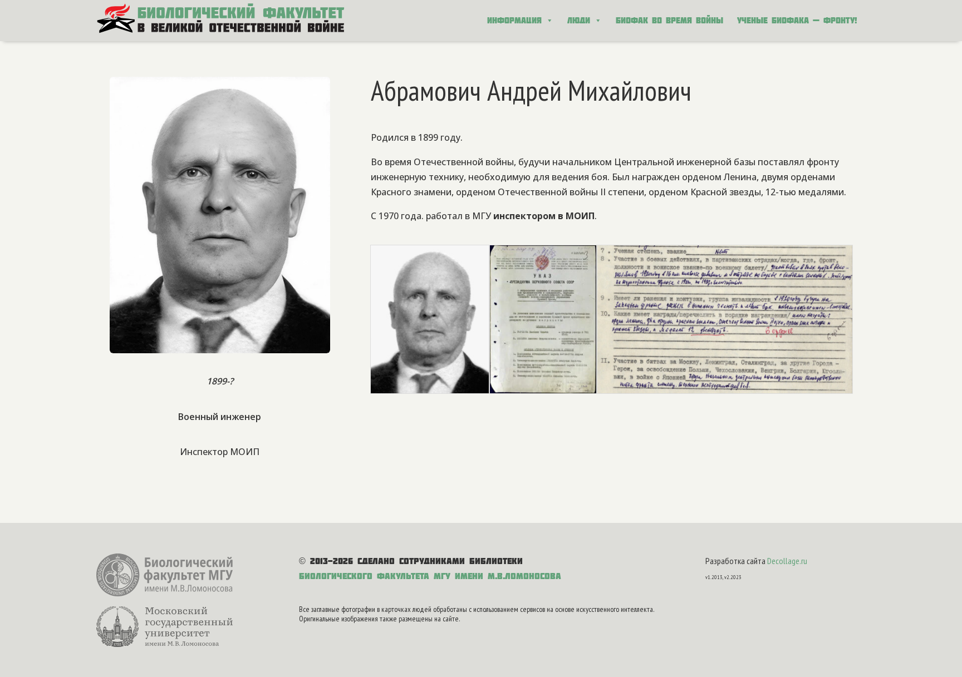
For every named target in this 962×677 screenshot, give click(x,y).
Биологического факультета (364, 576)
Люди (578, 20)
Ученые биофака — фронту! (797, 20)
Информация (514, 20)
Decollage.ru (787, 560)
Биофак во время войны (669, 20)
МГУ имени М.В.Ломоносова (497, 576)
